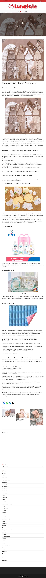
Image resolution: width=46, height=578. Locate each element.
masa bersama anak (5, 519)
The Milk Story (4, 553)
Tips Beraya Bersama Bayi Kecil (8, 416)
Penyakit (3, 532)
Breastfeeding (4, 493)
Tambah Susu (4, 551)
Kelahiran (4, 514)
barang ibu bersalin (5, 486)
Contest (3, 499)
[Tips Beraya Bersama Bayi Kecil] (8, 412)
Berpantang (4, 488)
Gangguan (4, 506)
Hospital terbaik (5, 508)
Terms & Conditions (23, 575)
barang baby (13, 87)
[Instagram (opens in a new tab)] (42, 1)
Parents (24, 293)
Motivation (4, 525)
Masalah (3, 521)
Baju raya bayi (4, 482)
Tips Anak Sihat (5, 555)
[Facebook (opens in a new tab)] (40, 1)
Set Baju (7, 183)
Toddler (3, 558)
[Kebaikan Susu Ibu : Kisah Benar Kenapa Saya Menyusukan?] (22, 413)
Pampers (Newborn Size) (9, 270)
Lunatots (6, 389)
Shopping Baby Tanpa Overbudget (27, 26)
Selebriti (3, 549)
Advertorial (4, 473)
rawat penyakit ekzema (6, 545)
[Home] (13, 26)
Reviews (3, 547)
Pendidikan (4, 527)
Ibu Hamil (4, 510)
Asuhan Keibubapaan (6, 480)
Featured (4, 501)
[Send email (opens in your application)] (43, 1)
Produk (3, 540)
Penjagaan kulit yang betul (7, 529)
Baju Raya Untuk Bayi (34, 425)
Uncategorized (4, 560)
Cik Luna (6, 87)
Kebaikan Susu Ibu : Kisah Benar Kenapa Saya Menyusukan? (21, 419)
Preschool (4, 538)
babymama (25, 327)
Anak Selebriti (4, 477)
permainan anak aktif (6, 536)
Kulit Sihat (4, 516)
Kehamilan (4, 512)
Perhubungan (4, 534)
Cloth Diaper (4, 497)
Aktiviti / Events (5, 475)
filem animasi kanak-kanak (7, 503)
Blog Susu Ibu (4, 490)
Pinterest (24, 134)
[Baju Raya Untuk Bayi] (36, 417)
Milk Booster (4, 523)
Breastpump (4, 495)
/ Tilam (8, 303)
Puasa (3, 542)
